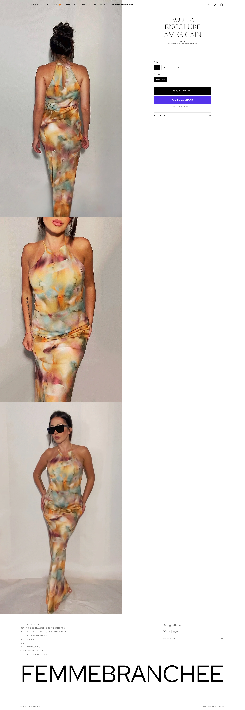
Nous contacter (28, 639)
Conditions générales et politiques (211, 706)
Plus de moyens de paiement (182, 106)
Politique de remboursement (34, 635)
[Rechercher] (209, 5)
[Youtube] (175, 625)
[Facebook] (165, 625)
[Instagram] (170, 625)
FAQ (22, 643)
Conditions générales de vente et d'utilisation (42, 628)
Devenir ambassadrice (30, 647)
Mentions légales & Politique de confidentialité (43, 632)
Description (160, 116)
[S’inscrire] (222, 638)
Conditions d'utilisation (32, 651)
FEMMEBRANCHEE (34, 706)
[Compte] (215, 5)
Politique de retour (29, 624)
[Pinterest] (180, 625)
